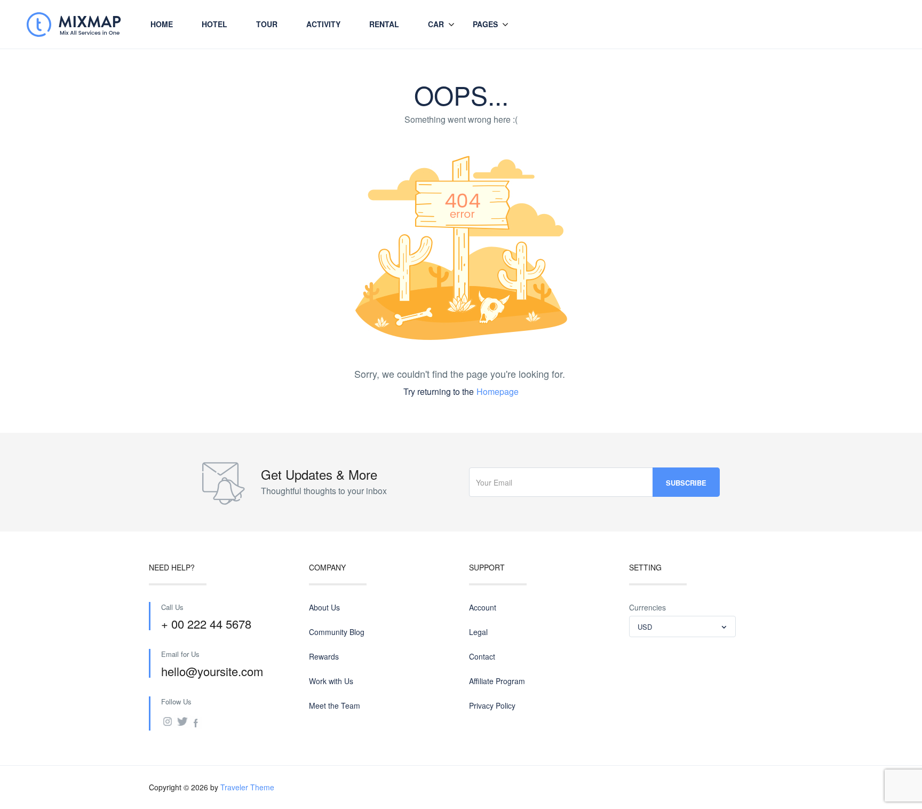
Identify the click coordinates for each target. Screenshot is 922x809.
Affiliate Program (497, 681)
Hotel (214, 24)
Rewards (324, 656)
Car (436, 24)
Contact (482, 656)
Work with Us (331, 681)
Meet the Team (334, 705)
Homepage (497, 391)
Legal (478, 631)
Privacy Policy (492, 705)
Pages (485, 24)
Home (161, 24)
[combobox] (682, 626)
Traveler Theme (247, 787)
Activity (323, 24)
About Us (324, 607)
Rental (384, 24)
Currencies (647, 607)
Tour (266, 24)
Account (482, 607)
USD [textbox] (645, 627)
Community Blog (336, 631)
